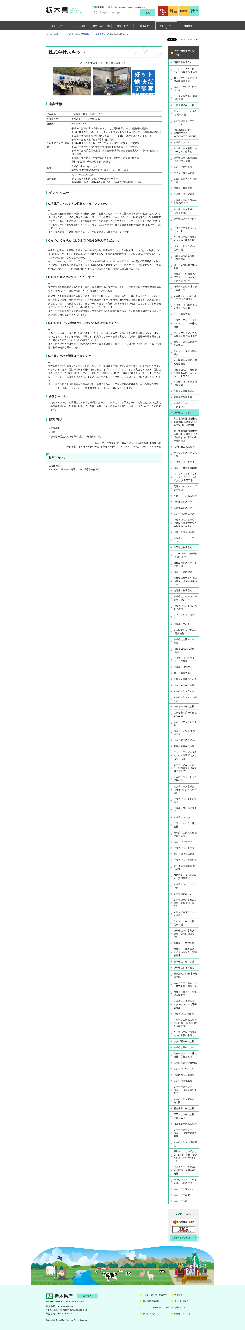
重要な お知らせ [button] (163, 11)
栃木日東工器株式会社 (185, 740)
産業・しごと (60, 34)
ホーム (49, 34)
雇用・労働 (74, 34)
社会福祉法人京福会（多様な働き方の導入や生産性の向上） (185, 522)
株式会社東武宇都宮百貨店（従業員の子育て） (185, 902)
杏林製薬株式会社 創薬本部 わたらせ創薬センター (185, 581)
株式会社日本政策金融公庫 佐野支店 (185, 202)
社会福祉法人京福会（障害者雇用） (184, 211)
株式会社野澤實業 (183, 188)
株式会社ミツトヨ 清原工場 (185, 732)
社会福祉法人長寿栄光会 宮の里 (185, 607)
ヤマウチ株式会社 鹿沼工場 (185, 454)
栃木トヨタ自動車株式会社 (185, 266)
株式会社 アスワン (183, 667)
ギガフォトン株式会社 (185, 496)
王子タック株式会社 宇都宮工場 (185, 1116)
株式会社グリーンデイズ (185, 723)
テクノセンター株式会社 (185, 616)
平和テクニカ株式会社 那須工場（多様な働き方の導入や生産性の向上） (185, 1156)
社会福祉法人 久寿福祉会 (185, 1144)
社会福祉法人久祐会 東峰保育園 (185, 384)
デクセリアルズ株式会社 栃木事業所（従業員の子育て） (185, 768)
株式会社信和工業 (183, 1080)
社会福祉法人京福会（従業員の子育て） (184, 257)
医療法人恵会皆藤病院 (185, 1062)
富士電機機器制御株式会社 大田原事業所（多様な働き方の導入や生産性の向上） (185, 436)
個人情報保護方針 (151, 1301)
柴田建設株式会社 (183, 547)
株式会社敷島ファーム (185, 1047)
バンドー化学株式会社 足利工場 (185, 248)
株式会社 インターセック (185, 886)
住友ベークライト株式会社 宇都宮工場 (185, 1055)
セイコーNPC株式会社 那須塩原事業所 (185, 79)
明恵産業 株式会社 (184, 1108)
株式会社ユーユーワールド (185, 540)
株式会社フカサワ (183, 842)
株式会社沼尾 (180, 1201)
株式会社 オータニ (183, 817)
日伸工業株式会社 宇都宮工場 (185, 564)
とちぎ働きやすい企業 (101, 34)
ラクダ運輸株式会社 (184, 1041)
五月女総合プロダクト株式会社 (185, 914)
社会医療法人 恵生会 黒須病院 (185, 632)
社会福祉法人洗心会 (184, 691)
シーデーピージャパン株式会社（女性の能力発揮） (185, 1132)
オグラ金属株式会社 (184, 173)
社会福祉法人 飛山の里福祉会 (185, 779)
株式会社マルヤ (182, 1195)
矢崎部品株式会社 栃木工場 (185, 180)
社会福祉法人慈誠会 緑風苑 (184, 650)
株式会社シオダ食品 (184, 967)
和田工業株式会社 (183, 314)
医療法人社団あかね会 (185, 679)
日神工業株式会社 (183, 62)
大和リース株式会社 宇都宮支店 (185, 343)
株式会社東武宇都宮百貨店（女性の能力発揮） (185, 933)
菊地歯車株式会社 (183, 590)
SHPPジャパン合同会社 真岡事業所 (185, 877)
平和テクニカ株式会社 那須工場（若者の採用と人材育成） (185, 1022)
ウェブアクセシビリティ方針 (156, 1307)
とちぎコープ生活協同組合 (185, 353)
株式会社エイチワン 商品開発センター (185, 598)
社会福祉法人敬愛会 (184, 194)
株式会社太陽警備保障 (185, 468)
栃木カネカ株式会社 (184, 685)
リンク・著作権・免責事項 (155, 1295)
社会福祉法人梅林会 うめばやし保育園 (185, 306)
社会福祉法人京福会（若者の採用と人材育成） (185, 789)
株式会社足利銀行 (183, 167)
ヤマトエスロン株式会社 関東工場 (185, 113)
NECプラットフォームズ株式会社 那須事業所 (185, 334)
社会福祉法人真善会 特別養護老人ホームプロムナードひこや (185, 372)
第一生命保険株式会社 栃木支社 (186, 867)
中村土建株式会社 (183, 502)
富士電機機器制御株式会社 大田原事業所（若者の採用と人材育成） (185, 421)
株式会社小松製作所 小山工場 (185, 88)
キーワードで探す (95, 12)
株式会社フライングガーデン (185, 220)
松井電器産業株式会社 (185, 1123)
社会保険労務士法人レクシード (185, 229)
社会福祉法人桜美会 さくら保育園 (185, 659)
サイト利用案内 (181, 1301)
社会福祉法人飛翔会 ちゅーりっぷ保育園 (185, 150)
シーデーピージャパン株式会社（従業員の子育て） (185, 1089)
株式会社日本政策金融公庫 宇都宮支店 (185, 159)
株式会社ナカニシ (183, 893)
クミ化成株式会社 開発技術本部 (185, 98)
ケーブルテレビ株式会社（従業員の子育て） (185, 1034)
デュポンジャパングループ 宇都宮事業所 (185, 297)
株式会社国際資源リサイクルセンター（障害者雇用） (185, 1004)
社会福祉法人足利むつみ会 (185, 800)
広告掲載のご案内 (181, 1238)
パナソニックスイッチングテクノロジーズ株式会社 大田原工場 (185, 477)
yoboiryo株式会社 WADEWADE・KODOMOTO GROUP (185, 133)
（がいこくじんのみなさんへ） (128, 7)
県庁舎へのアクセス (183, 1314)
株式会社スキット (183, 412)
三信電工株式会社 (183, 508)
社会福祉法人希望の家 (185, 860)
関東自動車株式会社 (184, 746)
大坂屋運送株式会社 (184, 105)
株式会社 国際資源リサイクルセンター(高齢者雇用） (185, 952)
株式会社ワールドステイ (185, 810)
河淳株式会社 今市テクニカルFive (185, 288)
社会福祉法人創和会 (184, 1013)
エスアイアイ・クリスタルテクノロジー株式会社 (185, 323)
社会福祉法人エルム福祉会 (185, 699)
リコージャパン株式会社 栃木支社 (185, 555)
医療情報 (183, 11)
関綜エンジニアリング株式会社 (185, 488)
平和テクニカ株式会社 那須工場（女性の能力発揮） (185, 1170)
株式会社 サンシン (184, 1189)
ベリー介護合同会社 (184, 532)
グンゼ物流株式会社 (184, 854)
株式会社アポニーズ (184, 514)
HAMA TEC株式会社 (184, 447)
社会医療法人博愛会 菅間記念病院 (185, 362)
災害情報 (173, 11)
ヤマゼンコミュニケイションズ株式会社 (185, 1181)
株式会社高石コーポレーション (185, 122)
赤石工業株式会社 (183, 673)
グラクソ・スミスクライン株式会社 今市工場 (185, 70)
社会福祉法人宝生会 (184, 848)
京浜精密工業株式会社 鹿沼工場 (186, 714)
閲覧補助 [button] (99, 7)
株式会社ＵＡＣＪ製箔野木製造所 (185, 994)
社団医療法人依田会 (184, 1074)
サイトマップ (149, 1314)
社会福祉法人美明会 (184, 462)
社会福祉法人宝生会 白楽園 (185, 1101)
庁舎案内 (87, 1296)
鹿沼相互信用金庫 (183, 397)
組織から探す (194, 11)
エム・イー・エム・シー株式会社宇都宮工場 (185, 984)
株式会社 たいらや (184, 1068)
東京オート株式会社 (184, 706)
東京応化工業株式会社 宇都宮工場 (185, 834)
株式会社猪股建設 (183, 572)
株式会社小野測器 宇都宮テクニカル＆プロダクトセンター (185, 277)
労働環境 (85, 34)
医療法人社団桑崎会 (184, 391)
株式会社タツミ (182, 142)
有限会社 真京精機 (184, 961)
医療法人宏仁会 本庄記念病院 (185, 975)
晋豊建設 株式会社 (184, 943)
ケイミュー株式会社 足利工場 (185, 923)
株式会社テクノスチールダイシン (185, 405)
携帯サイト (179, 1295)
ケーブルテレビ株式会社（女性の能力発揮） (185, 239)
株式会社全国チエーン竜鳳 (185, 641)
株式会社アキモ (182, 624)
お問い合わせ (180, 1307)
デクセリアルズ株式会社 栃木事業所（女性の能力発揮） (185, 755)
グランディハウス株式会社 (185, 825)
